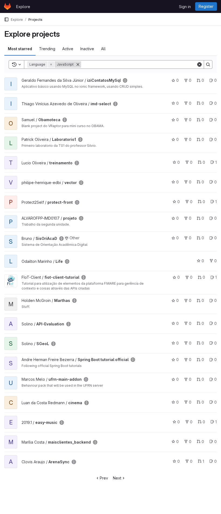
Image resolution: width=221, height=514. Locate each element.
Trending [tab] (47, 48)
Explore (23, 6)
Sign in (185, 6)
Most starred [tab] (20, 48)
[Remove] (78, 64)
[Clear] (199, 64)
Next (117, 478)
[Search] (208, 64)
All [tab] (103, 48)
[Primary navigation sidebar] (6, 19)
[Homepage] (7, 6)
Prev (104, 478)
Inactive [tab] (87, 48)
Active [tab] (67, 48)
